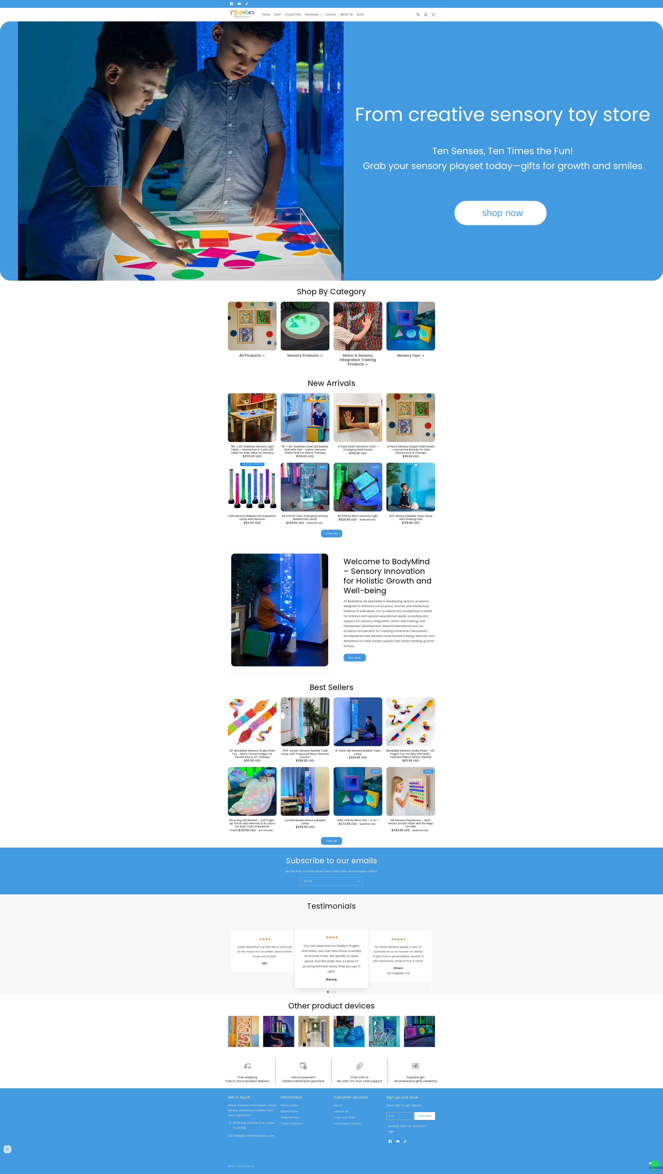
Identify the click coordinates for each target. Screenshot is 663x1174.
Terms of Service (292, 1123)
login (391, 1131)
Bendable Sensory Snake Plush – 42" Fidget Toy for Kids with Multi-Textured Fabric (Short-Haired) (410, 754)
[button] (313, 14)
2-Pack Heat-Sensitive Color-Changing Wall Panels (358, 448)
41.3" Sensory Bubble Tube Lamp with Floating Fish (411, 517)
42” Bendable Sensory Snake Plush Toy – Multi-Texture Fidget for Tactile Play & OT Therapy (252, 754)
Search (338, 1105)
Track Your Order (345, 1117)
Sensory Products (303, 355)
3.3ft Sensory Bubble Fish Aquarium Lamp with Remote (252, 517)
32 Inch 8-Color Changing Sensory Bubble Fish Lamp (305, 517)
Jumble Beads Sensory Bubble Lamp (305, 822)
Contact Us (341, 1111)
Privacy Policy (289, 1105)
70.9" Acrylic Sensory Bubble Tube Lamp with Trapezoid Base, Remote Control (305, 754)
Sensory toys (408, 355)
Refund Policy (289, 1111)
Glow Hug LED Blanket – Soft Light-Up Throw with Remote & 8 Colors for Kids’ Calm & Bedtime (252, 823)
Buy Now (355, 657)
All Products (250, 355)
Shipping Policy (290, 1117)
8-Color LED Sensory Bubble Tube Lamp (357, 752)
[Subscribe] (358, 881)
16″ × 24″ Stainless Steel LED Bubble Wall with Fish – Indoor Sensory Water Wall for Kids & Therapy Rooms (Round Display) (305, 449)
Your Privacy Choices (347, 1123)
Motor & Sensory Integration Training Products (358, 360)
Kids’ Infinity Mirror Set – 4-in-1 (358, 820)
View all (331, 533)
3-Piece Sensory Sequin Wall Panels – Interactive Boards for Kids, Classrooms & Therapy (410, 449)
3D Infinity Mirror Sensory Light (358, 516)
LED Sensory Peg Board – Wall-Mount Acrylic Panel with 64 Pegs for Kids (410, 823)
